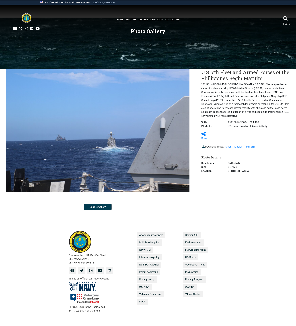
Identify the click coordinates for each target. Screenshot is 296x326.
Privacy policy (147, 279)
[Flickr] (31, 29)
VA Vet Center (192, 294)
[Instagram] (26, 29)
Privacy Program (194, 279)
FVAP (142, 301)
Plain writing (191, 272)
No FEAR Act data (149, 264)
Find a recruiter (193, 242)
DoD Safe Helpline (149, 242)
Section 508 (191, 235)
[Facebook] (15, 29)
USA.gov (189, 286)
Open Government (195, 264)
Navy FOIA (145, 249)
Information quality (149, 257)
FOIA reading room (195, 249)
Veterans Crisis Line (150, 294)
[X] (21, 29)
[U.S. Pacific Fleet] (26, 18)
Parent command (148, 272)
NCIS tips (190, 257)
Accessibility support (151, 235)
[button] (104, 2)
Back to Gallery (98, 206)
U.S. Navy (144, 286)
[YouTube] (37, 29)
